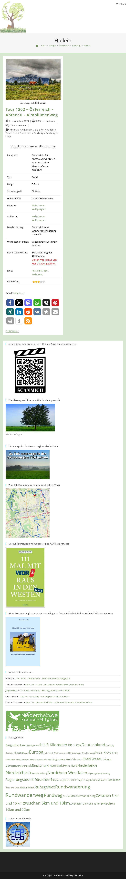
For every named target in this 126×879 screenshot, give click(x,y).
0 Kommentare (18, 125)
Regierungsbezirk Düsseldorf (29, 779)
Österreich (11, 133)
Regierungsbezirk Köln (64, 780)
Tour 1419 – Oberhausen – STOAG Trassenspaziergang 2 (43, 678)
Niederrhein (18, 772)
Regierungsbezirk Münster (92, 780)
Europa (36, 752)
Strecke (66, 796)
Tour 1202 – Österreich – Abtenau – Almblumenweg (32, 112)
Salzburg (38, 133)
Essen (18, 752)
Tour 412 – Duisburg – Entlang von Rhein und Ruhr (45, 690)
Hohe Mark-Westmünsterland (56, 753)
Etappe (25, 752)
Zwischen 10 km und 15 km (85, 803)
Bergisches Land (16, 745)
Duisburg (110, 745)
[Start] (37, 45)
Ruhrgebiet (44, 787)
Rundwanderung (72, 787)
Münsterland (39, 765)
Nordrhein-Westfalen (67, 772)
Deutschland (93, 744)
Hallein (87, 45)
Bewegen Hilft (33, 745)
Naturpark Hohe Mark (63, 765)
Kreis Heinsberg (88, 753)
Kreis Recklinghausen (53, 759)
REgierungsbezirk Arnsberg (99, 773)
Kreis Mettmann (23, 759)
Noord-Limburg (39, 773)
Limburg (106, 759)
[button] (10, 302)
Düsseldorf (10, 753)
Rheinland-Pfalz (12, 787)
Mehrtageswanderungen (18, 765)
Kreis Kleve (103, 752)
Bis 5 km (39, 129)
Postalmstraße (40, 270)
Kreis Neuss (35, 759)
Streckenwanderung (83, 796)
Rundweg (53, 795)
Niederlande (87, 765)
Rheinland (113, 780)
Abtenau (14, 129)
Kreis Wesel (92, 759)
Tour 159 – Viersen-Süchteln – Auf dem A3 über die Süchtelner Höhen (58, 702)
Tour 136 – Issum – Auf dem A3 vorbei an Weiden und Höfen (54, 684)
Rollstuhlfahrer (27, 787)
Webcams (37, 274)
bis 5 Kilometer (53, 744)
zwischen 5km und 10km (46, 803)
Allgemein (26, 129)
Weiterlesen (12, 331)
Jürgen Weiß (11, 690)
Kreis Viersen (73, 759)
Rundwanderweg (24, 795)
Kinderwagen (75, 752)
